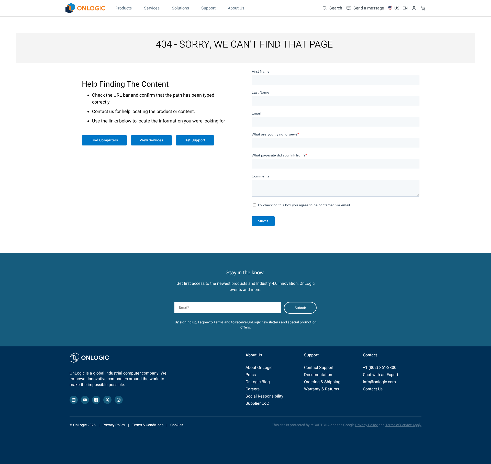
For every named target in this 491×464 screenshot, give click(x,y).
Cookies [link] (176, 425)
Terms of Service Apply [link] (403, 425)
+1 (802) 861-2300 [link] (379, 368)
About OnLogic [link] (259, 368)
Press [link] (251, 375)
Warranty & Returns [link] (321, 389)
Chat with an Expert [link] (380, 375)
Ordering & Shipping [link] (322, 382)
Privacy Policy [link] (114, 425)
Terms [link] (219, 322)
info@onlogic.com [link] (379, 382)
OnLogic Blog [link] (258, 382)
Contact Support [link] (318, 368)
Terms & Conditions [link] (147, 425)
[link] (85, 8)
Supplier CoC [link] (257, 403)
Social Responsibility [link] (264, 396)
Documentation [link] (318, 375)
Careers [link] (253, 389)
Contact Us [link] (373, 389)
